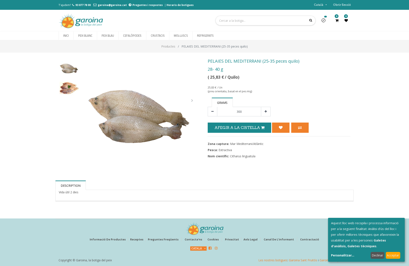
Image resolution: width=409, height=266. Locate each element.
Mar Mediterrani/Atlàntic (247, 144)
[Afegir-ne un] (266, 111)
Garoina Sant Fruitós (303, 260)
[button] (325, 21)
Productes (168, 46)
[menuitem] (66, 36)
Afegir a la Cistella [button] (238, 127)
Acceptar (393, 255)
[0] (337, 20)
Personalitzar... (342, 255)
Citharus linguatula (242, 156)
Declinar (377, 255)
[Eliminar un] (212, 111)
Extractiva (225, 150)
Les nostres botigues (272, 260)
